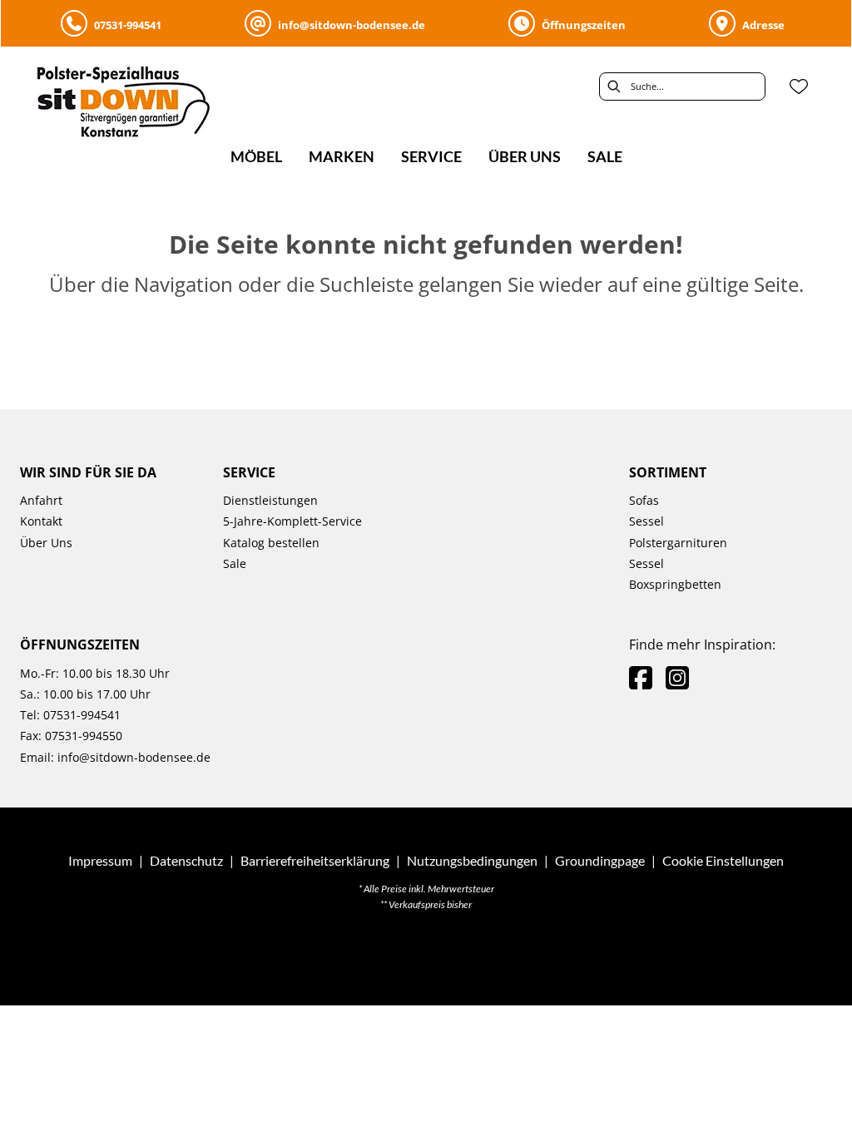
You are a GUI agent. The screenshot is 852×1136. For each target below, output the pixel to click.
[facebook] (640, 677)
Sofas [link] (644, 500)
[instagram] (677, 677)
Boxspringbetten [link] (675, 584)
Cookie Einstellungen (723, 860)
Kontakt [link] (41, 521)
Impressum (100, 860)
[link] (256, 156)
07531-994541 (80, 715)
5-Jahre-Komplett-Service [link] (292, 521)
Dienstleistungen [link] (270, 500)
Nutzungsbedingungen (472, 860)
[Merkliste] (798, 86)
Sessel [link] (646, 521)
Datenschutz (186, 860)
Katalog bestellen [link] (271, 543)
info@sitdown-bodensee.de (134, 757)
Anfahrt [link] (41, 500)
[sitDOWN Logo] (136, 106)
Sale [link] (234, 563)
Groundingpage (600, 860)
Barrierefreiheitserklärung (314, 860)
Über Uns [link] (46, 543)
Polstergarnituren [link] (678, 543)
